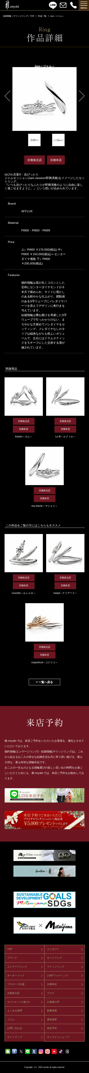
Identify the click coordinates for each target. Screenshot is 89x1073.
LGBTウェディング (57, 975)
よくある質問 (14, 1010)
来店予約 (52, 1028)
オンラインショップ (58, 1037)
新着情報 (52, 1010)
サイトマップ (14, 1037)
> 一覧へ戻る (44, 682)
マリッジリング (55, 966)
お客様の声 (53, 1002)
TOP (9, 949)
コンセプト (53, 949)
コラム (11, 1019)
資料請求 (52, 1019)
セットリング (54, 957)
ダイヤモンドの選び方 (18, 1002)
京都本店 (52, 984)
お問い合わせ (14, 1028)
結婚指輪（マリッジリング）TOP (18, 16)
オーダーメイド (16, 975)
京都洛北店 (13, 993)
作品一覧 (42, 16)
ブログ (50, 993)
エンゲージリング (17, 966)
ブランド (12, 957)
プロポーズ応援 (16, 984)
